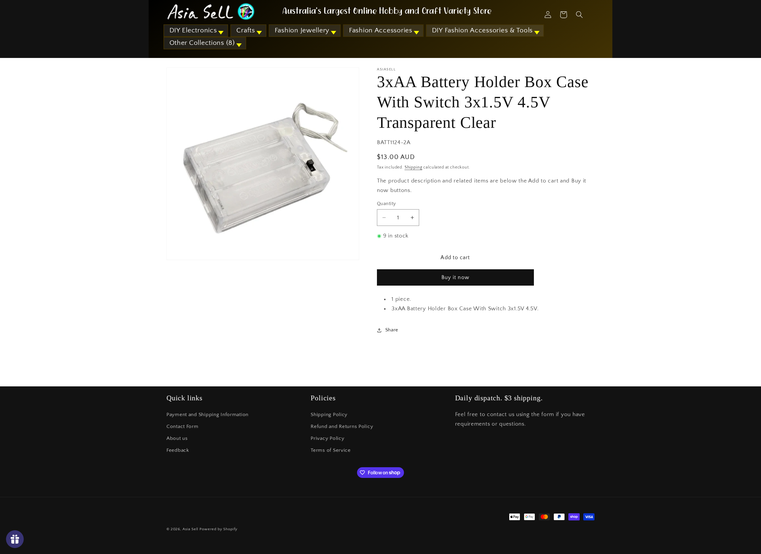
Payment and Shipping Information (207, 414)
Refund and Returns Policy (342, 426)
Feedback (177, 450)
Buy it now (455, 278)
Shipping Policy (329, 414)
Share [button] (391, 330)
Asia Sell (191, 529)
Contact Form (182, 426)
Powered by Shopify (218, 529)
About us (177, 438)
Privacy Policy (327, 438)
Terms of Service (331, 450)
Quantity (386, 203)
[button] (195, 30)
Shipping (413, 167)
